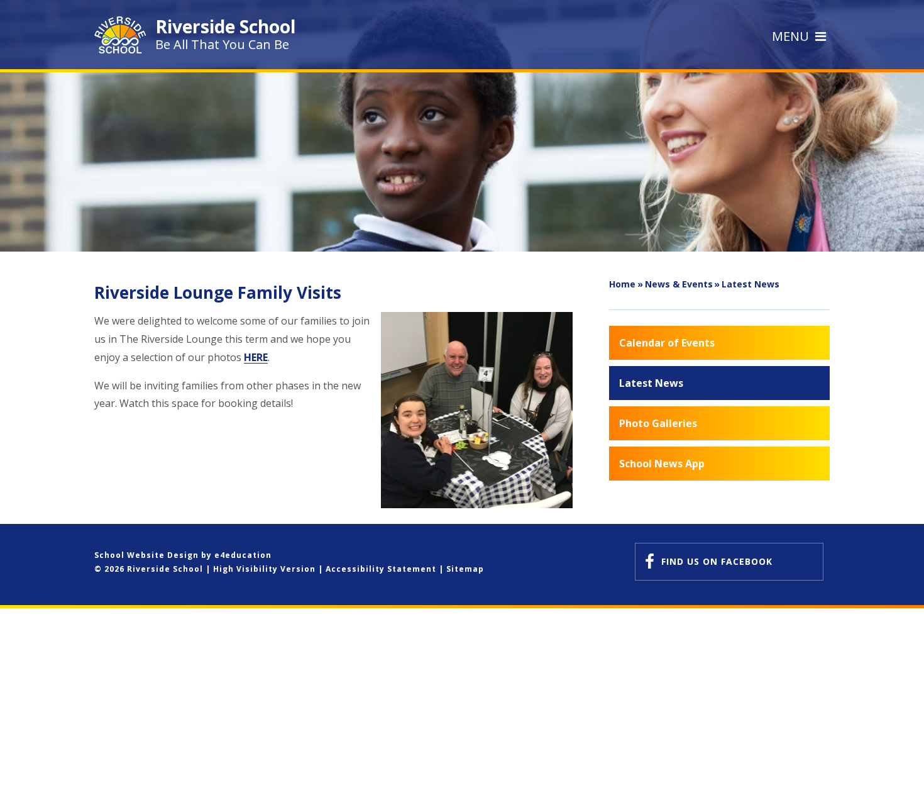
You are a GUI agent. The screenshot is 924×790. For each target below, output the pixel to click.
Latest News (750, 284)
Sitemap (465, 569)
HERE (256, 357)
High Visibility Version (264, 569)
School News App (662, 463)
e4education (243, 555)
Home (622, 284)
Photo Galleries (658, 423)
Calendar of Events (667, 343)
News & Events (679, 284)
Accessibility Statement (381, 569)
